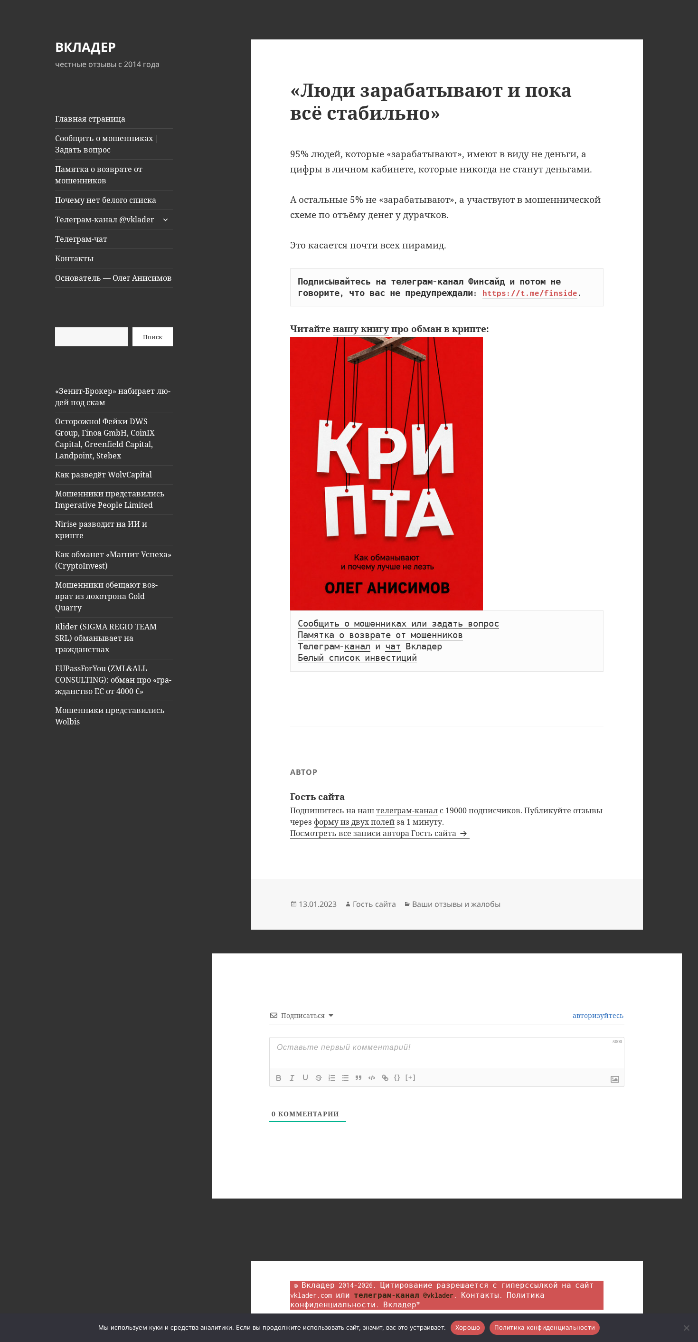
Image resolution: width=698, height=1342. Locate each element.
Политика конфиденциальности (544, 1327)
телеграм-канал (407, 810)
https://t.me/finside (529, 293)
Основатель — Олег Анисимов (113, 278)
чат (393, 646)
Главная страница (90, 119)
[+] (411, 1077)
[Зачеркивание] (318, 1078)
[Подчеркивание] (305, 1078)
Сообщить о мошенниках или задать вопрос (398, 623)
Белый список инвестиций (357, 658)
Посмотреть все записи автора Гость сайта (374, 833)
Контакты (74, 258)
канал (357, 646)
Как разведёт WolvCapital (103, 474)
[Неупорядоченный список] (345, 1078)
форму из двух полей (354, 822)
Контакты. (482, 1295)
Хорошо (468, 1327)
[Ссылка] (385, 1078)
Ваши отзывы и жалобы (456, 904)
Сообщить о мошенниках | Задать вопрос (107, 144)
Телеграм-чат (81, 239)
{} (397, 1077)
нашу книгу (361, 329)
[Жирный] (278, 1078)
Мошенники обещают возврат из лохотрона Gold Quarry (106, 596)
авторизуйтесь (597, 1015)
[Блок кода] (371, 1078)
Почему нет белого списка (105, 200)
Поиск (152, 337)
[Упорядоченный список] (332, 1078)
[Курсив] (292, 1078)
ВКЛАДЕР (85, 47)
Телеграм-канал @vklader (104, 219)
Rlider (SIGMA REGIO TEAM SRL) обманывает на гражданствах (106, 638)
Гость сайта (374, 904)
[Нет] (686, 1327)
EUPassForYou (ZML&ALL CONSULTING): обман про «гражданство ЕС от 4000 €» (113, 679)
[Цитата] (358, 1078)
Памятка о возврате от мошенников (98, 175)
